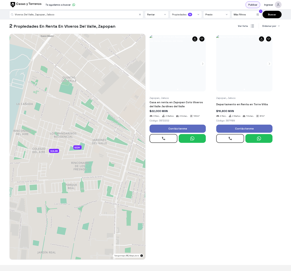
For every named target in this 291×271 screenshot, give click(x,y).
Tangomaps (120, 255)
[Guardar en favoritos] (201, 38)
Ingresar (268, 4)
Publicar (252, 4)
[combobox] (75, 14)
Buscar (272, 14)
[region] (77, 146)
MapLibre (134, 255)
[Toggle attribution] (142, 256)
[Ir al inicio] (25, 4)
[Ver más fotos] (178, 63)
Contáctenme (177, 128)
